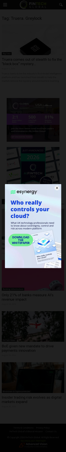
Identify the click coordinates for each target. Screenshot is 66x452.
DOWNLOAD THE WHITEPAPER (21, 240)
